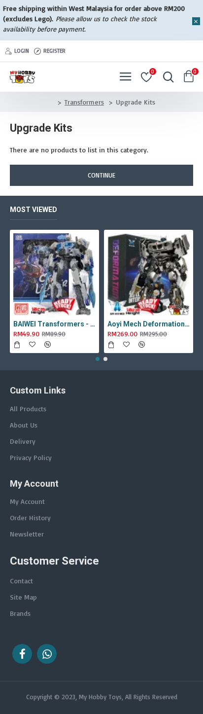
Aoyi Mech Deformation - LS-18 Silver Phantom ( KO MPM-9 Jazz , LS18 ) (148, 324)
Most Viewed (33, 210)
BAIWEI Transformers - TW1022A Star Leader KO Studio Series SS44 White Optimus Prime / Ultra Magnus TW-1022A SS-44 (54, 324)
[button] (98, 359)
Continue (101, 175)
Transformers (84, 102)
